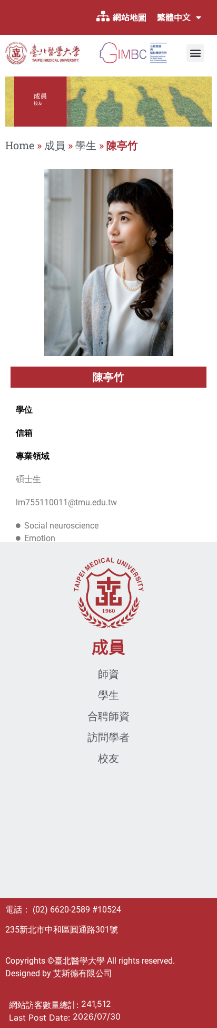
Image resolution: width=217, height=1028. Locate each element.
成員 (54, 145)
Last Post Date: (41, 1017)
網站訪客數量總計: (45, 1005)
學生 (85, 145)
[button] (195, 53)
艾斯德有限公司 (82, 973)
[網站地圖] (102, 16)
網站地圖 (129, 17)
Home (19, 145)
